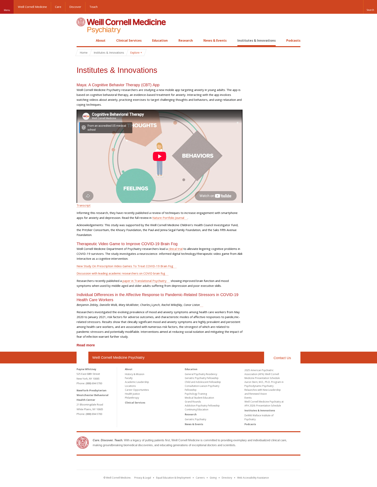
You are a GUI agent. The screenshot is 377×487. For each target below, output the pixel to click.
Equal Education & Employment (173, 477)
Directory (227, 477)
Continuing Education (196, 409)
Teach (93, 7)
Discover (75, 7)
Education (160, 40)
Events (248, 397)
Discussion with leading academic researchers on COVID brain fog (121, 273)
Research (185, 40)
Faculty (129, 378)
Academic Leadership (137, 382)
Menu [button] (7, 10)
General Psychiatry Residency (201, 374)
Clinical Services (129, 40)
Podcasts (293, 40)
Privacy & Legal (142, 477)
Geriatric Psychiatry (195, 419)
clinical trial (175, 249)
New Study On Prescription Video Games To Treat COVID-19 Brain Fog (125, 266)
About (100, 40)
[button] (370, 7)
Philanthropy (132, 397)
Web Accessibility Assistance (253, 477)
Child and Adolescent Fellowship (203, 382)
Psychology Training (196, 393)
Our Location (82, 357)
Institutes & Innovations (256, 40)
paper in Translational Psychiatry (145, 281)
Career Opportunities (137, 390)
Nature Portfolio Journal (168, 218)
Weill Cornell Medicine (32, 7)
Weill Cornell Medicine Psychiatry (118, 358)
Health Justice (132, 393)
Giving (213, 477)
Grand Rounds (193, 401)
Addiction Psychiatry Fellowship (202, 405)
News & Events (215, 40)
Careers (200, 477)
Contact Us (282, 358)
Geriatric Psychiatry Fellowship (202, 378)
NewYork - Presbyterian (221, 463)
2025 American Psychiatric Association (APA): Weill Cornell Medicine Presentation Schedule (262, 374)
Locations (130, 386)
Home (81, 40)
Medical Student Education (199, 397)
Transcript (84, 205)
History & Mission (134, 374)
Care (58, 7)
